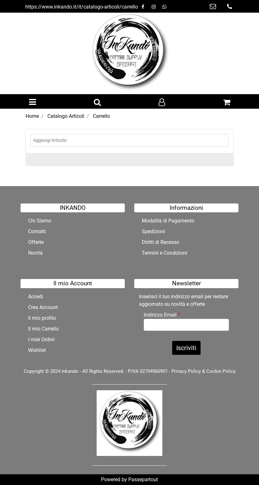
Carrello (101, 116)
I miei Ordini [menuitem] (41, 339)
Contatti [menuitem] (37, 231)
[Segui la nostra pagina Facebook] (143, 7)
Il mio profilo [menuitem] (42, 318)
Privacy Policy (186, 371)
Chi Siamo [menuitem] (39, 221)
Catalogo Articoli (65, 116)
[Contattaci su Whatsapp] (164, 7)
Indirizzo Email (162, 315)
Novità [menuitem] (35, 253)
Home (32, 116)
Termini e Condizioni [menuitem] (164, 253)
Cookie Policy (221, 371)
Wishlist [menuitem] (37, 350)
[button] (186, 348)
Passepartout (143, 479)
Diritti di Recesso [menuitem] (160, 242)
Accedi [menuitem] (35, 297)
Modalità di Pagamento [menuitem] (168, 221)
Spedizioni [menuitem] (153, 231)
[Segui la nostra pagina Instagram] (154, 7)
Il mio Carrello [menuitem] (43, 329)
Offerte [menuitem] (36, 242)
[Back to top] (241, 467)
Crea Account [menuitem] (43, 307)
